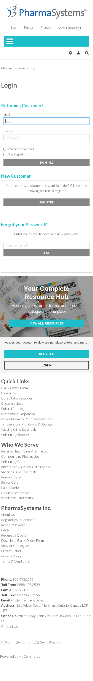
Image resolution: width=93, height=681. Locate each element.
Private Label (11, 551)
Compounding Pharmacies (20, 456)
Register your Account (17, 520)
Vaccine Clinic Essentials (18, 429)
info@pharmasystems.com (30, 600)
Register (29, 27)
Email (6, 114)
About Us (8, 514)
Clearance (8, 393)
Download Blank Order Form (22, 540)
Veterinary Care (13, 461)
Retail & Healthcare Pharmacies (24, 451)
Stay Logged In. (17, 154)
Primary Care (11, 477)
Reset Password (13, 525)
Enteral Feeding (12, 408)
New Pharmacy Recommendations (27, 419)
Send (46, 253)
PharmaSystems (13, 68)
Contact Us (9, 626)
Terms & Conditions (15, 561)
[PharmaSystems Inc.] (46, 11)
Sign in (45, 162)
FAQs (5, 530)
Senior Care (10, 482)
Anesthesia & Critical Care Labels (25, 467)
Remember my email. (21, 149)
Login (14, 27)
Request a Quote (13, 535)
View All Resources (47, 323)
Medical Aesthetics (15, 493)
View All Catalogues (15, 546)
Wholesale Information (18, 498)
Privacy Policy (11, 556)
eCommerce (31, 656)
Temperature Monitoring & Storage (27, 424)
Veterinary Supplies (15, 434)
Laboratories (10, 487)
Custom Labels (12, 403)
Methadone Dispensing (18, 414)
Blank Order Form (14, 388)
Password (9, 131)
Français (46, 27)
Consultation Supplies (17, 398)
